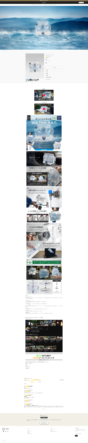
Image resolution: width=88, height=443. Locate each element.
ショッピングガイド (29, 430)
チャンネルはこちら (28, 318)
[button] (81, 2)
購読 (76, 435)
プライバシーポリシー (53, 429)
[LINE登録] (44, 360)
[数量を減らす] (46, 64)
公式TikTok (27, 368)
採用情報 (28, 432)
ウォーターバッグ (5, 50)
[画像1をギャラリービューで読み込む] (35, 65)
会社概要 (28, 431)
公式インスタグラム (28, 363)
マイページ (28, 428)
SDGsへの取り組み (29, 433)
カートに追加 (54, 67)
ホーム (2, 50)
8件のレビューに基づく (27, 380)
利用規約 (51, 430)
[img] (28, 385)
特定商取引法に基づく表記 (53, 431)
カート (28, 429)
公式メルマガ (27, 366)
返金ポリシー (51, 428)
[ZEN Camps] (44, 2)
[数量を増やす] (50, 64)
